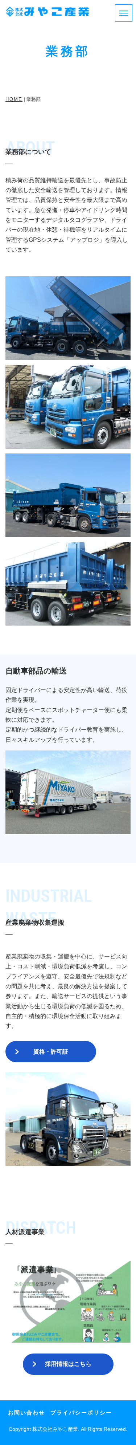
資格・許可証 (50, 1051)
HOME (13, 99)
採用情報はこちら (68, 1364)
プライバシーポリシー (81, 1413)
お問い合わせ (26, 1413)
